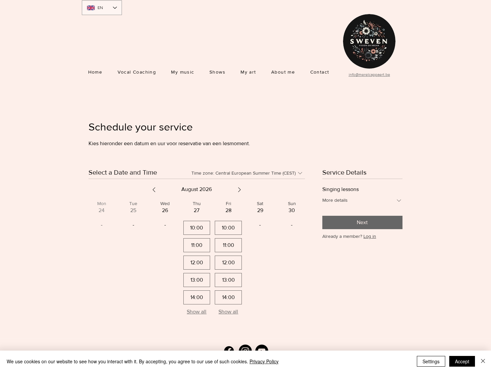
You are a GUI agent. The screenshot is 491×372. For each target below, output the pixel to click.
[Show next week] (239, 190)
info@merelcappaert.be (369, 74)
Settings (431, 361)
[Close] (483, 361)
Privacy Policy (264, 361)
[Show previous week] (154, 190)
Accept (462, 361)
